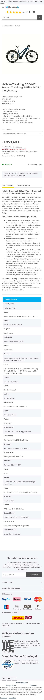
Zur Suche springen (26, 1)
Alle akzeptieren (22, 682)
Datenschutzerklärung (13, 565)
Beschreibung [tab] (8, 185)
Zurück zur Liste (8, 26)
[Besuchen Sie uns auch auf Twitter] (9, 678)
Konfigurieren (11, 685)
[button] (30, 12)
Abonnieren (34, 574)
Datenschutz (12, 698)
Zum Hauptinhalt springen (9, 1)
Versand (19, 147)
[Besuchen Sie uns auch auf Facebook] (4, 678)
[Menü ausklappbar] (3, 6)
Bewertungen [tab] (24, 185)
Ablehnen (33, 685)
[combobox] (22, 133)
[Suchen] (39, 17)
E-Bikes (12, 101)
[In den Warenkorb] (3, 32)
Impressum (3, 698)
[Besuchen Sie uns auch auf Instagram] (14, 678)
